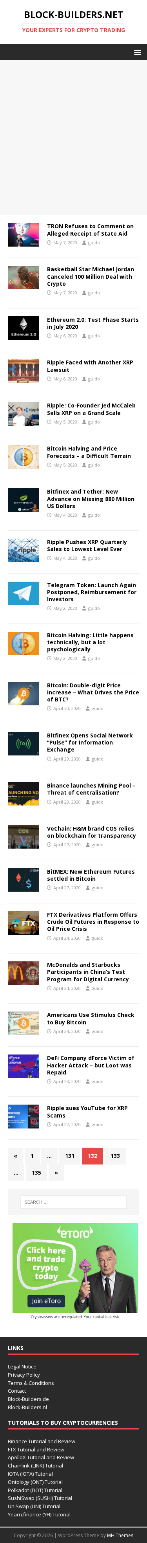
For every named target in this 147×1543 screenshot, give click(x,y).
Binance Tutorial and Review (41, 1441)
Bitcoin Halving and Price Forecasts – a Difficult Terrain (89, 452)
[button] (136, 52)
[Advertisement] (73, 137)
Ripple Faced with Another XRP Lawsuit (90, 366)
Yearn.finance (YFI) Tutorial (39, 1514)
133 (115, 1155)
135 (36, 1172)
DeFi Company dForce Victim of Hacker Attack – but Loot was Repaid (90, 1065)
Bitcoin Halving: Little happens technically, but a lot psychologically (90, 642)
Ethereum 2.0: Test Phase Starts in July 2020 (93, 323)
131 (69, 1155)
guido (94, 242)
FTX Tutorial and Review (36, 1449)
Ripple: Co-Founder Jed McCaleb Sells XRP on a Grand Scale (91, 409)
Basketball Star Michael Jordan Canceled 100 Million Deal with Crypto (90, 276)
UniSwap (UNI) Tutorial (34, 1506)
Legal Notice (22, 1366)
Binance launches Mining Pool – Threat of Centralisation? (91, 789)
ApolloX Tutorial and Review (41, 1457)
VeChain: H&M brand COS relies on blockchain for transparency (91, 832)
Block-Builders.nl (27, 1407)
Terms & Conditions (31, 1382)
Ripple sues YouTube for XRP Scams (87, 1111)
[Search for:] (74, 1202)
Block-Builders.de (28, 1398)
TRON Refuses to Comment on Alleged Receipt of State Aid (90, 229)
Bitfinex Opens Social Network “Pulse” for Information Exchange (90, 742)
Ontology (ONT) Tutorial (35, 1481)
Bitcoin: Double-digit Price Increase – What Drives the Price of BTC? (93, 692)
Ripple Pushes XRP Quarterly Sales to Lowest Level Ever (87, 545)
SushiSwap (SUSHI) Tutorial (40, 1498)
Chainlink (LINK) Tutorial (35, 1465)
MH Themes (120, 1535)
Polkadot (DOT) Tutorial (35, 1490)
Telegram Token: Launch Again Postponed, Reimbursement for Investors (91, 592)
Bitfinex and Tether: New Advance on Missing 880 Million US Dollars (90, 498)
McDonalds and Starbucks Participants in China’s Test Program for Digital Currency (88, 971)
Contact (17, 1390)
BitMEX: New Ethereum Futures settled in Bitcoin (91, 875)
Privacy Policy (24, 1374)
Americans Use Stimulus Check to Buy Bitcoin (90, 1018)
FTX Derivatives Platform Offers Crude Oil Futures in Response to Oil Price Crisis (93, 921)
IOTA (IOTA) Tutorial (30, 1473)
